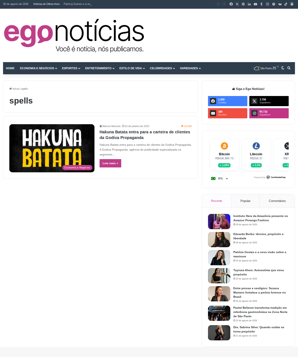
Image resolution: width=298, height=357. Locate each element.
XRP (288, 154)
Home (10, 68)
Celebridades (161, 68)
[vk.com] (280, 4)
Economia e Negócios (37, 68)
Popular (245, 201)
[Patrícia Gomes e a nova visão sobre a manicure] (219, 257)
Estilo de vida (130, 68)
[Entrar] (292, 4)
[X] (237, 4)
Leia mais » (110, 163)
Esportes (69, 68)
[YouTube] (255, 4)
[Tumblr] (261, 4)
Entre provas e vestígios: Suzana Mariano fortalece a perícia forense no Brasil (259, 292)
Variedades (189, 68)
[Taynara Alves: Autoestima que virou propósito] (219, 275)
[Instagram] (268, 4)
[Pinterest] (243, 4)
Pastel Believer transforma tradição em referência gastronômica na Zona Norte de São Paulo (260, 312)
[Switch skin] (283, 68)
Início (15, 88)
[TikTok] (286, 4)
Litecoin (256, 154)
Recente (216, 201)
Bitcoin (224, 154)
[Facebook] (231, 4)
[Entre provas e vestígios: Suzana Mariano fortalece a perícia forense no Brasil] (219, 293)
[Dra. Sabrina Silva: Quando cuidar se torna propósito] (219, 332)
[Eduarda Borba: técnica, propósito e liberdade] (219, 239)
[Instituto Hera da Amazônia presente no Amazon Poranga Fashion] (219, 221)
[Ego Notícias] (74, 35)
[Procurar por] (289, 68)
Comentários (277, 201)
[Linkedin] (249, 4)
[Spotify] (274, 4)
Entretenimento (98, 68)
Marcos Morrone (112, 126)
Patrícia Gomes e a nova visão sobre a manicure (92, 3)
